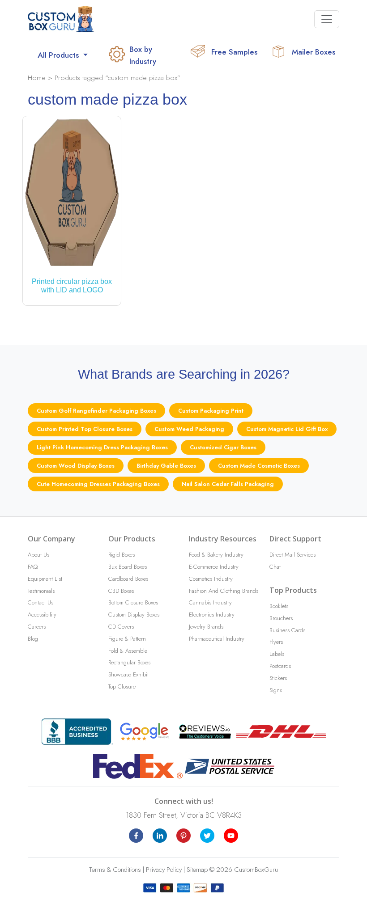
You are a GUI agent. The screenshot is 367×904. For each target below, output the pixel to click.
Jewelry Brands (206, 626)
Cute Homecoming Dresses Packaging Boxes (98, 484)
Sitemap (197, 869)
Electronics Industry (212, 614)
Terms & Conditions (115, 869)
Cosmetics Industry (211, 579)
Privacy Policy (164, 869)
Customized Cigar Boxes (223, 447)
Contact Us (40, 602)
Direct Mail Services (292, 554)
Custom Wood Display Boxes (76, 465)
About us (38, 554)
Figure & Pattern (127, 638)
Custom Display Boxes (133, 614)
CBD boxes (121, 591)
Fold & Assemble (127, 650)
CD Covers (121, 626)
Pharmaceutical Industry (216, 638)
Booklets (278, 606)
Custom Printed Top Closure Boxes (84, 429)
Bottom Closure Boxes (133, 602)
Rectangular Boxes (129, 662)
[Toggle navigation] (326, 19)
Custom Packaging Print (210, 410)
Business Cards (287, 630)
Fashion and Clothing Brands (223, 591)
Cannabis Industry (210, 602)
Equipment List (45, 579)
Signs (275, 690)
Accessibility (42, 614)
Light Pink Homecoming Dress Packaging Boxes (102, 447)
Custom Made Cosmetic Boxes (259, 465)
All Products (59, 55)
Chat (275, 566)
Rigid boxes (121, 554)
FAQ (33, 566)
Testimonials (41, 591)
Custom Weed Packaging (189, 429)
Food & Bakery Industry (216, 554)
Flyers (276, 642)
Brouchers (281, 618)
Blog (33, 638)
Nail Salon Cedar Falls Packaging (228, 484)
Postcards (280, 666)
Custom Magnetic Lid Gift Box (287, 429)
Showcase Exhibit (128, 674)
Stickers (278, 678)
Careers (37, 626)
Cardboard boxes (128, 579)
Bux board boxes (127, 566)
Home (37, 77)
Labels (276, 654)
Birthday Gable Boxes (166, 465)
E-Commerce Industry (214, 566)
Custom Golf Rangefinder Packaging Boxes (96, 410)
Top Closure (122, 686)
